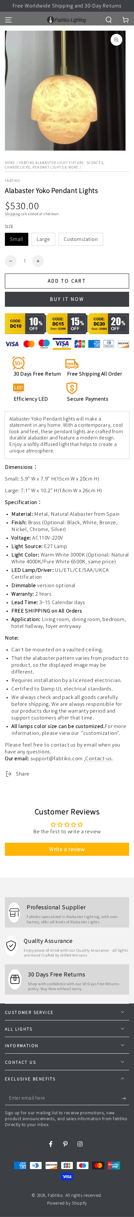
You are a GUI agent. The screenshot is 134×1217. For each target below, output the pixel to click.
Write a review (67, 849)
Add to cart (67, 281)
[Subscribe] (125, 1098)
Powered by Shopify (67, 1203)
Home (10, 162)
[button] (108, 19)
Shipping (12, 213)
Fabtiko (12, 180)
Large (43, 239)
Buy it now (67, 299)
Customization (81, 239)
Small (16, 239)
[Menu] (8, 19)
